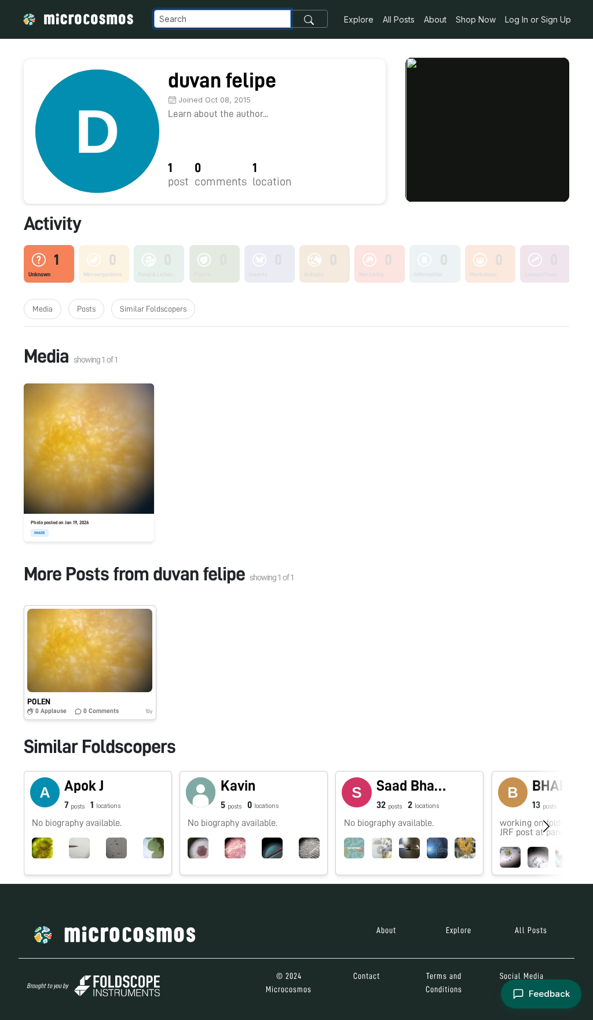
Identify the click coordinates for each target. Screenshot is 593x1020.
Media (42, 309)
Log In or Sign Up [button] (538, 19)
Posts (86, 309)
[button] (90, 662)
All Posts (399, 19)
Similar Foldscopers (153, 309)
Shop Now (476, 19)
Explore (359, 19)
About (435, 19)
